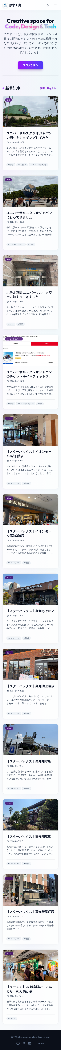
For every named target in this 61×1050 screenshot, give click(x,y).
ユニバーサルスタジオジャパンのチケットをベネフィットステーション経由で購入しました (29, 376)
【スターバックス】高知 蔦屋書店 (31, 686)
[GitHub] (18, 1043)
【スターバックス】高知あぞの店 (30, 611)
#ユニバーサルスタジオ (38, 165)
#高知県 (26, 483)
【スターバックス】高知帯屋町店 (30, 912)
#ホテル (10, 324)
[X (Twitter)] (24, 1043)
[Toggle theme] (48, 5)
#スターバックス (13, 483)
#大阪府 (10, 165)
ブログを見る (30, 65)
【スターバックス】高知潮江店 (29, 836)
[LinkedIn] (29, 1043)
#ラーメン (11, 1019)
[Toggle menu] (55, 5)
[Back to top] (54, 1043)
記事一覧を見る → (49, 88)
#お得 (40, 404)
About (41, 1043)
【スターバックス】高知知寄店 (29, 761)
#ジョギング (22, 165)
